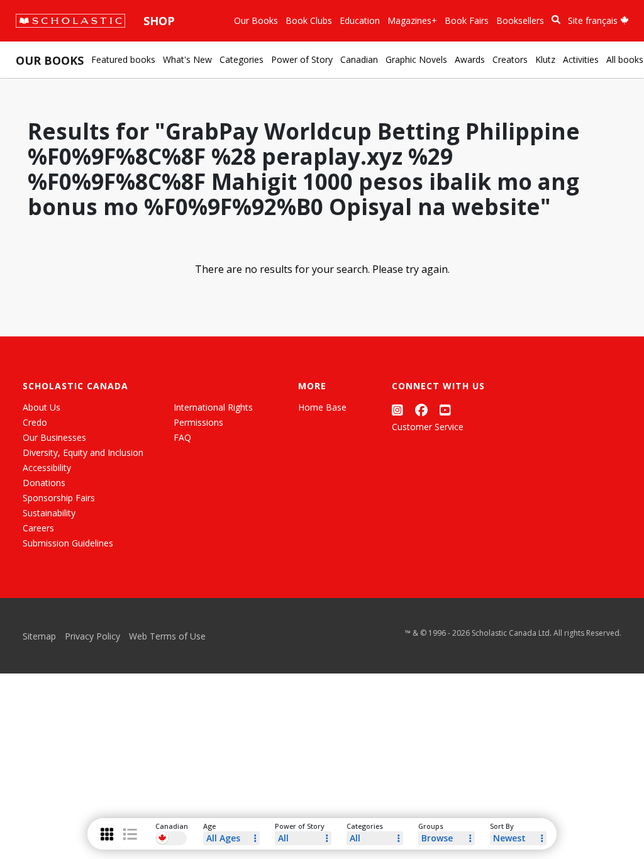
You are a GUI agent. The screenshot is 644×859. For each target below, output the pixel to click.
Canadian (359, 59)
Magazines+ (412, 20)
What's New (187, 59)
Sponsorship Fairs (59, 498)
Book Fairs (467, 20)
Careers (38, 528)
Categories (241, 59)
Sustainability (49, 513)
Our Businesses (54, 437)
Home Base (322, 407)
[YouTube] (445, 409)
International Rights (213, 407)
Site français (594, 20)
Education (360, 20)
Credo (35, 422)
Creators (510, 59)
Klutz (545, 59)
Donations (44, 483)
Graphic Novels (416, 59)
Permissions (198, 422)
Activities (581, 59)
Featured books (123, 59)
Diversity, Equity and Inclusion (83, 452)
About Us (41, 407)
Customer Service (428, 427)
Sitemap (39, 636)
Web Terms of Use (167, 636)
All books (624, 59)
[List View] (129, 834)
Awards (470, 59)
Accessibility (47, 468)
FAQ (182, 437)
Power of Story (302, 59)
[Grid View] (106, 834)
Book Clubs (309, 20)
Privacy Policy (92, 636)
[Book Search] (556, 19)
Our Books (256, 20)
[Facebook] (421, 409)
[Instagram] (397, 409)
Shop (159, 20)
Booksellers (520, 20)
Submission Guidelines (68, 543)
